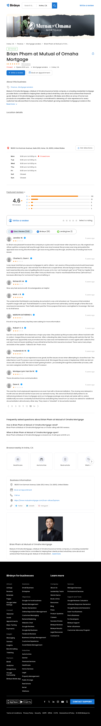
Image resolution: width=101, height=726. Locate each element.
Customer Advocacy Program (78, 630)
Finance (20, 44)
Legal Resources (56, 632)
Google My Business (29, 630)
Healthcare (26, 665)
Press (52, 610)
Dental (24, 658)
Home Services (27, 669)
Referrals (10, 595)
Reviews (10, 591)
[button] (8, 406)
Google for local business (31, 600)
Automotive (26, 654)
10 (19, 406)
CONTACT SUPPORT (82, 701)
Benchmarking (12, 649)
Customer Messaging (30, 615)
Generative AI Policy (66, 713)
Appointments (12, 621)
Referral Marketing (29, 619)
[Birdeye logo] (14, 5)
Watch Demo (55, 595)
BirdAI (9, 662)
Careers (53, 617)
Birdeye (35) (45, 231)
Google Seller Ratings (12, 603)
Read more (11, 104)
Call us (17, 495)
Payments (10, 629)
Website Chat (27, 623)
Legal (24, 673)
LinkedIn (31, 506)
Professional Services (75, 591)
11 (23, 406)
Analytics (10, 665)
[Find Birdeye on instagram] (58, 701)
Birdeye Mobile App (14, 679)
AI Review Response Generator (79, 604)
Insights (10, 645)
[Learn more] (50, 529)
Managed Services (74, 588)
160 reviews (26, 64)
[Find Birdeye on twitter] (49, 701)
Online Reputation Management (34, 612)
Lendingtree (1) (66, 231)
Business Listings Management (34, 637)
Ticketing (10, 653)
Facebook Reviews (29, 634)
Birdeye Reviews (56, 625)
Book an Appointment (40, 73)
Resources (54, 602)
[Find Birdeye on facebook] (45, 701)
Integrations (11, 669)
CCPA (56, 713)
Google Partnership (11, 674)
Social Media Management (32, 645)
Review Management (30, 604)
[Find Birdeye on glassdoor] (67, 701)
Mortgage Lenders (33, 44)
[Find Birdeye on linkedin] (53, 701)
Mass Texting (12, 625)
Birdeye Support (73, 623)
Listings (9, 588)
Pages (9, 599)
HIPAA (50, 713)
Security (38, 713)
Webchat (10, 614)
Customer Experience (30, 641)
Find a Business (73, 615)
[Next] (91, 461)
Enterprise (26, 591)
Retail (24, 687)
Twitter (20, 506)
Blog (52, 606)
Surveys (9, 641)
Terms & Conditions (14, 713)
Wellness (25, 691)
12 (27, 406)
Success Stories (56, 621)
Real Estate (26, 684)
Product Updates (56, 614)
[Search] (54, 5)
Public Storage (27, 680)
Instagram (44, 506)
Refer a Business (73, 626)
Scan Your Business (74, 612)
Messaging (11, 638)
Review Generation (29, 608)
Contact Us (54, 636)
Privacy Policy (28, 713)
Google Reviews (28, 626)
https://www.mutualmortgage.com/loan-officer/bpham (36, 500)
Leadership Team (57, 591)
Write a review (87, 5)
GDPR (44, 713)
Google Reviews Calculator (77, 600)
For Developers (73, 619)
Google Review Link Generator (78, 608)
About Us (53, 588)
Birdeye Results (56, 628)
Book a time (55, 599)
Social (9, 618)
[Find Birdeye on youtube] (62, 701)
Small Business (28, 588)
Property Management (30, 676)
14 (34, 406)
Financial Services (28, 661)
